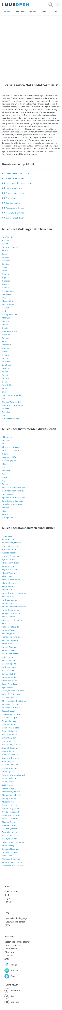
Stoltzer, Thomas (9, 852)
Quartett (6, 348)
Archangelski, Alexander (12, 637)
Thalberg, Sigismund (11, 859)
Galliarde (6, 281)
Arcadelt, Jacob (8, 633)
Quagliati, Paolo (9, 825)
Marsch (5, 321)
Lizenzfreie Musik (12, 945)
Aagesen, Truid (8, 539)
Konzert (5, 307)
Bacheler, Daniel (9, 667)
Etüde (4, 270)
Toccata (5, 408)
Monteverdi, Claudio (11, 791)
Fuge (4, 277)
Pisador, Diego (8, 822)
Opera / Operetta (9, 331)
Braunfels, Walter (9, 680)
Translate (8, 955)
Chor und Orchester (10, 450)
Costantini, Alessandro (12, 704)
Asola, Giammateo (10, 653)
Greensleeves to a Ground (17, 173)
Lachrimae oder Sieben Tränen (19, 183)
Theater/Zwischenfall (11, 402)
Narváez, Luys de (9, 805)
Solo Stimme (7, 494)
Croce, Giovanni (9, 711)
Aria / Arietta (7, 237)
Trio (3, 415)
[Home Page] (15, 4)
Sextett (5, 375)
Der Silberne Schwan (15, 218)
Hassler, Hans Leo (10, 764)
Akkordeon (7, 437)
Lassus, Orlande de (10, 778)
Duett (4, 267)
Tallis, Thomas (8, 855)
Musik (7, 11)
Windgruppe (7, 517)
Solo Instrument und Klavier (14, 490)
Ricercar (5, 358)
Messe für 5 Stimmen (15, 213)
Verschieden (7, 536)
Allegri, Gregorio (9, 583)
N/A (3, 474)
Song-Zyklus (7, 385)
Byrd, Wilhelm (8, 687)
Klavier (5, 464)
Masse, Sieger (8, 788)
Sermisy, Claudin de (10, 849)
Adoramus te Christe (15, 208)
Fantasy (5, 274)
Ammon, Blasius (9, 596)
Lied (4, 311)
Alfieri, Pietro (7, 576)
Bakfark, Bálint (8, 674)
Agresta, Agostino (9, 552)
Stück (4, 388)
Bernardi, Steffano (10, 677)
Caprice (5, 264)
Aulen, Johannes (9, 660)
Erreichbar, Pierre (9, 737)
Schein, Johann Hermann (13, 842)
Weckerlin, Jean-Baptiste (12, 865)
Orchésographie (13, 203)
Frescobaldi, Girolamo (11, 744)
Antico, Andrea (8, 616)
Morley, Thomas (9, 798)
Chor (4, 443)
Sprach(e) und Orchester (13, 501)
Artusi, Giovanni (9, 650)
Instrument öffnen (10, 457)
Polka (4, 341)
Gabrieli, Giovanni (10, 748)
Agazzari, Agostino (10, 546)
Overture (6, 334)
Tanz (4, 398)
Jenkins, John (7, 771)
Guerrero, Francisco (10, 758)
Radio (44, 11)
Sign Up (8, 901)
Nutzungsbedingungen (14, 921)
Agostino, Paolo (9, 549)
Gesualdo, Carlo (9, 751)
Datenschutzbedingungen (16, 918)
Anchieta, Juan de (9, 600)
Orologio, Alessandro (11, 812)
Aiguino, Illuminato (10, 569)
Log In (7, 898)
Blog (6, 894)
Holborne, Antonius (10, 768)
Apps (55, 11)
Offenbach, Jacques (10, 808)
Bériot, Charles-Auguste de (14, 690)
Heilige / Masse (9, 291)
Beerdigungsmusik (10, 247)
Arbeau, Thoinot (9, 630)
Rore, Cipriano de (9, 832)
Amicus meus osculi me (16, 193)
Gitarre (5, 454)
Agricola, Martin (9, 559)
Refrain (5, 355)
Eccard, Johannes (9, 734)
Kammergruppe (9, 460)
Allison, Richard (8, 589)
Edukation (9, 952)
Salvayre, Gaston (9, 838)
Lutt (3, 467)
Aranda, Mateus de (10, 627)
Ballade (5, 240)
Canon (5, 254)
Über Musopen (11, 891)
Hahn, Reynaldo (9, 761)
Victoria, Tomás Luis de (12, 862)
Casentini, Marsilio (10, 697)
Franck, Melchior (9, 741)
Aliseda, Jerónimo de (11, 579)
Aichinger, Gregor (9, 566)
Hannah (5, 287)
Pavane (5, 338)
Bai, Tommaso (8, 670)
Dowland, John (8, 724)
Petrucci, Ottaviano (10, 818)
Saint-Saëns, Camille (11, 835)
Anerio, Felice (8, 603)
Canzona (6, 260)
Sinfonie (6, 378)
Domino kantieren (14, 188)
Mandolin (6, 470)
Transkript (6, 412)
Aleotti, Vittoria (8, 573)
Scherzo (5, 368)
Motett (5, 324)
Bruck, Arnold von (9, 684)
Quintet (5, 351)
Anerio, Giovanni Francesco (14, 606)
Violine (5, 514)
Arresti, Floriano (9, 647)
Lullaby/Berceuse (9, 314)
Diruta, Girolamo (9, 721)
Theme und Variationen (12, 405)
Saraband (6, 365)
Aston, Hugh (7, 657)
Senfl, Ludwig (8, 845)
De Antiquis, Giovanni (11, 714)
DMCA (7, 925)
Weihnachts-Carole (10, 418)
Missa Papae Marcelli (15, 178)
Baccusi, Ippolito (9, 663)
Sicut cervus (11, 198)
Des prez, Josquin (9, 717)
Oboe (4, 477)
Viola (4, 511)
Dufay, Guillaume (9, 731)
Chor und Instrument (11, 447)
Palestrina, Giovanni (11, 815)
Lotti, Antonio (7, 785)
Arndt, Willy (7, 643)
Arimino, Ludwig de (10, 640)
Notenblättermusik (26, 11)
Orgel (4, 480)
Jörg (3, 297)
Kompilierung (8, 304)
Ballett (5, 243)
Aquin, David (7, 623)
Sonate (5, 381)
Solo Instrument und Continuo (15, 487)
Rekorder (6, 484)
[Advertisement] (31, 46)
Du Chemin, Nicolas (10, 727)
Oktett (4, 328)
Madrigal (6, 317)
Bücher (5, 250)
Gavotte (5, 284)
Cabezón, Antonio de (11, 694)
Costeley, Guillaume (11, 707)
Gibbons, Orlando (10, 754)
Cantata (5, 257)
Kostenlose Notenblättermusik (18, 941)
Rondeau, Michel (9, 828)
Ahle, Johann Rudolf (10, 562)
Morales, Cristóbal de (11, 795)
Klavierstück (7, 301)
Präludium (6, 344)
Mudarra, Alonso (9, 801)
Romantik (6, 361)
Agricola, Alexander (10, 556)
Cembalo (6, 440)
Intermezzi (6, 294)
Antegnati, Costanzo (11, 613)
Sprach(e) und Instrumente (14, 497)
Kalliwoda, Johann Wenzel (13, 775)
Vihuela (5, 507)
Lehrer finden (10, 948)
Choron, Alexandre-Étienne (14, 701)
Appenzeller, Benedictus (13, 620)
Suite (4, 392)
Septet (5, 371)
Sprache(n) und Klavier (12, 504)
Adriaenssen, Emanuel (12, 542)
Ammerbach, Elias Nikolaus (14, 593)
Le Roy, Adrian (8, 781)
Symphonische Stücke (11, 395)
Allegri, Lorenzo (9, 586)
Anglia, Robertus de (10, 610)
